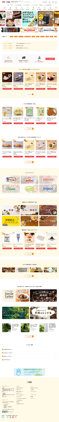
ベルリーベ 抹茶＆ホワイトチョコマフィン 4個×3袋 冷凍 (40, 84)
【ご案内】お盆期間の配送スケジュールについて (23, 43)
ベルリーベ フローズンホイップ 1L (18, 245)
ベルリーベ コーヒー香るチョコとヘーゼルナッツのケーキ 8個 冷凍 (18, 84)
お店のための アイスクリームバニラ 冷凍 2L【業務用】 (40, 245)
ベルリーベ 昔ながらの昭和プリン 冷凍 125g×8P (29, 245)
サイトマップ (32, 398)
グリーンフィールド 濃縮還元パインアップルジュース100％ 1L (7, 118)
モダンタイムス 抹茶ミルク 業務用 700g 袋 (29, 118)
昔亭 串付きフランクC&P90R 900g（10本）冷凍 (51, 118)
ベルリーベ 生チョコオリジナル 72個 (51, 245)
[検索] (35, 2)
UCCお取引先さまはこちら (20, 403)
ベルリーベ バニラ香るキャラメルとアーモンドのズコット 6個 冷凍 (7, 84)
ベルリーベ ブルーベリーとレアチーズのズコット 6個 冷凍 (40, 152)
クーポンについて (18, 396)
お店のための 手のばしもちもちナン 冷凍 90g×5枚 (18, 118)
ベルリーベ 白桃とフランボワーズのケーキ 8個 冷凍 (29, 84)
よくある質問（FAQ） (19, 400)
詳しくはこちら (4, 396)
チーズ (33, 36)
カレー (38, 36)
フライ (16, 36)
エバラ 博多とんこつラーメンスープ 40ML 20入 (40, 118)
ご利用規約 (32, 389)
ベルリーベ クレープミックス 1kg (7, 245)
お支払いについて (18, 393)
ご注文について (18, 389)
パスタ (47, 36)
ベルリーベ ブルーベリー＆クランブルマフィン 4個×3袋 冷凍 (52, 84)
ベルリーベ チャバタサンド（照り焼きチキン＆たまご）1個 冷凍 (18, 152)
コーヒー (42, 36)
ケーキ (11, 36)
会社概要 (31, 396)
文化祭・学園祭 (27, 36)
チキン (51, 36)
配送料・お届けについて (19, 391)
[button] (12, 5)
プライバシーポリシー (33, 391)
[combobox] (28, 2)
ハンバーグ (21, 36)
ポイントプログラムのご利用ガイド (21, 398)
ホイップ (56, 36)
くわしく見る (14, 330)
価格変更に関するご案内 (19, 45)
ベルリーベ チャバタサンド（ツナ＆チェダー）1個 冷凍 (6, 152)
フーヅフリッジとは (33, 394)
